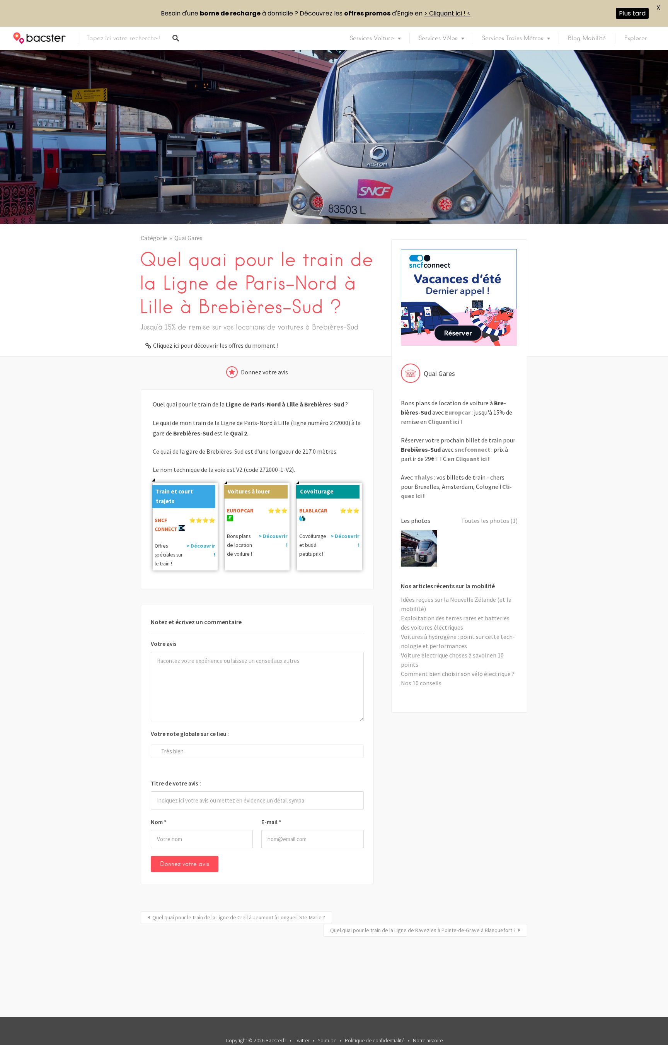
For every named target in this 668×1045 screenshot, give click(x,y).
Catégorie (154, 238)
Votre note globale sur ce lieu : (190, 734)
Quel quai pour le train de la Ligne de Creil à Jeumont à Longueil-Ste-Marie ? (238, 917)
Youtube (327, 1040)
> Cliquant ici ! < (447, 13)
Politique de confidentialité (374, 1040)
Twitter (302, 1040)
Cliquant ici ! (445, 421)
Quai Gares (188, 238)
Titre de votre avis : (176, 783)
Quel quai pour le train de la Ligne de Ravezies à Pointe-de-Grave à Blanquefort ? (423, 930)
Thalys (423, 477)
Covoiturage (317, 491)
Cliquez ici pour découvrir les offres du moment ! (215, 345)
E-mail (271, 822)
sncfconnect (472, 449)
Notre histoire (428, 1040)
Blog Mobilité (587, 38)
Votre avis (164, 643)
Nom (159, 822)
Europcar (457, 412)
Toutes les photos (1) (489, 520)
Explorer (635, 38)
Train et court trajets (174, 496)
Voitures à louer (249, 491)
